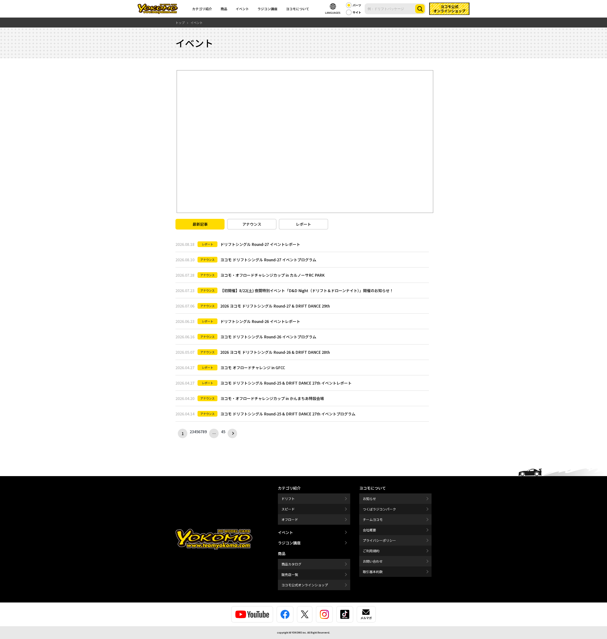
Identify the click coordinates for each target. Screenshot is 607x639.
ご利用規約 (371, 550)
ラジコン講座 (267, 8)
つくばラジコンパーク (379, 509)
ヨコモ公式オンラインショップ (304, 585)
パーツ (357, 5)
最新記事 (200, 224)
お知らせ (369, 498)
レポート (303, 224)
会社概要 (369, 530)
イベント (242, 8)
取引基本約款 (373, 571)
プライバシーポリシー (379, 540)
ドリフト (288, 498)
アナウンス (251, 224)
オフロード (289, 519)
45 (223, 431)
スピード (288, 509)
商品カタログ (291, 564)
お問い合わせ (373, 561)
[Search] (420, 8)
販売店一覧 (289, 574)
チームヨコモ (373, 519)
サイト (357, 12)
